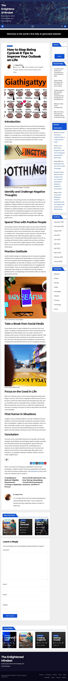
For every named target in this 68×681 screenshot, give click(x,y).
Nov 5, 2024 (9, 642)
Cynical (26, 67)
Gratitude (31, 67)
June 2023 (57, 239)
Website (5, 605)
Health (56, 287)
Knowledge (57, 291)
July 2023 (57, 235)
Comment (6, 550)
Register (64, 677)
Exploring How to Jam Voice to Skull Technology (59, 166)
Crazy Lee (9, 532)
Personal (56, 300)
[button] (62, 26)
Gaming (56, 282)
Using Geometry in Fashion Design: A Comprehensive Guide (59, 137)
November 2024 (59, 222)
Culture (56, 278)
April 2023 (57, 248)
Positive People (28, 69)
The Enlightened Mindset (7, 9)
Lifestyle (7, 522)
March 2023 (57, 252)
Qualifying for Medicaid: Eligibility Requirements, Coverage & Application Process (13, 482)
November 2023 (59, 226)
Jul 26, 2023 (58, 642)
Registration (34, 471)
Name (5, 584)
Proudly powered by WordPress (9, 675)
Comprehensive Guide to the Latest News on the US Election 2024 (59, 72)
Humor (36, 67)
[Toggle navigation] (32, 26)
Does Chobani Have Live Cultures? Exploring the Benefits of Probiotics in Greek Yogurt (58, 182)
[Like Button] (7, 459)
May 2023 (57, 244)
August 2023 (58, 231)
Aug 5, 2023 (41, 642)
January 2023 (58, 261)
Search (56, 45)
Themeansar (4, 676)
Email (5, 594)
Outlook (21, 69)
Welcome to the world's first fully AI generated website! (34, 34)
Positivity (34, 69)
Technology (57, 304)
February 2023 (58, 257)
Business (57, 274)
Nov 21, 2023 (25, 642)
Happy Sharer (19, 65)
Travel (56, 309)
